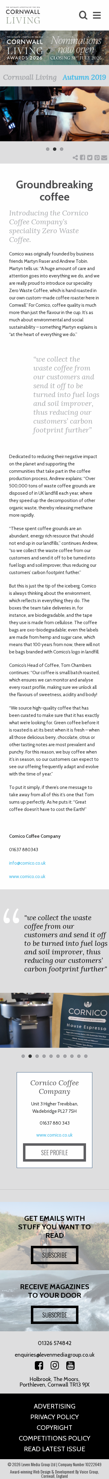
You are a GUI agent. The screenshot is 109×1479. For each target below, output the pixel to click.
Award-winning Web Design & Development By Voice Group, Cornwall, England (54, 1473)
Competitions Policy (54, 1438)
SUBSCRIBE (54, 1255)
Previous (9, 123)
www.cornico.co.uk (27, 876)
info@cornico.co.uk (27, 863)
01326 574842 (54, 1343)
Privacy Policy (54, 1417)
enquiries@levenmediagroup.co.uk (54, 1355)
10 (86, 1056)
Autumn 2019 (84, 77)
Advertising (54, 1406)
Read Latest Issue (54, 1449)
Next (100, 123)
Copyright (54, 1427)
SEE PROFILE (54, 1152)
